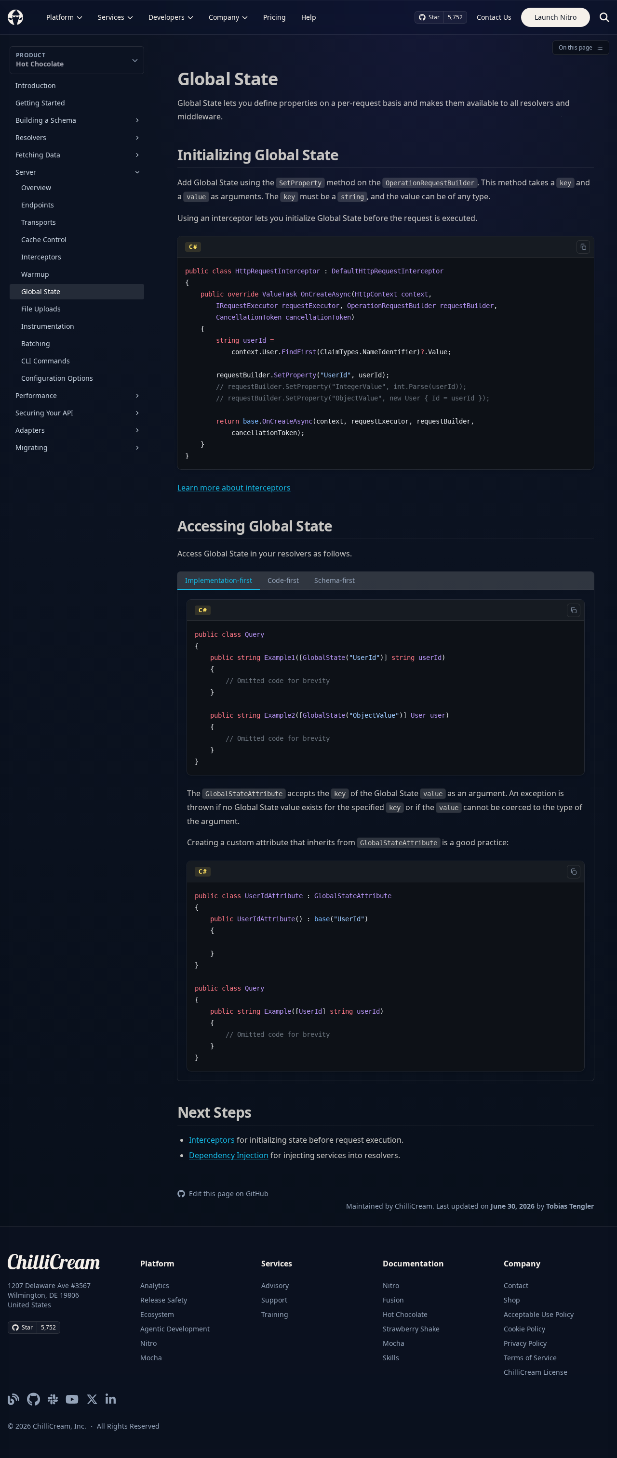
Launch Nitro (556, 17)
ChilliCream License (535, 1372)
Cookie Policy (524, 1328)
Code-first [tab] (283, 580)
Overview (36, 187)
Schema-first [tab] (334, 580)
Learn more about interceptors (234, 487)
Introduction (35, 85)
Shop (512, 1299)
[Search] (604, 17)
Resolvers (30, 137)
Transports (38, 222)
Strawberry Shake (411, 1328)
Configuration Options (57, 378)
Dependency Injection (228, 1155)
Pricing (274, 17)
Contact (516, 1285)
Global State (40, 291)
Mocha (151, 1357)
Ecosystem (157, 1314)
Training (274, 1314)
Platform (60, 17)
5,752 (455, 17)
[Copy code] (583, 247)
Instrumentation (47, 326)
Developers (166, 17)
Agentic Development (175, 1328)
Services (111, 17)
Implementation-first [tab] (218, 580)
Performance (36, 395)
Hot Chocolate (405, 1314)
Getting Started (40, 102)
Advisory (275, 1285)
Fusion (393, 1299)
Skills (391, 1357)
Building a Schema (45, 120)
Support (274, 1299)
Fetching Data (37, 154)
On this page (575, 47)
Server (25, 172)
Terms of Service (530, 1357)
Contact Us (494, 17)
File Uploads (41, 308)
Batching (35, 343)
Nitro (148, 1343)
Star (434, 17)
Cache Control (44, 239)
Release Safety (163, 1299)
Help (308, 17)
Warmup (35, 274)
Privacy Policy (525, 1343)
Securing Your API (44, 412)
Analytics (154, 1285)
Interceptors (41, 256)
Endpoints (37, 204)
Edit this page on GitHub (228, 1193)
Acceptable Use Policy (539, 1314)
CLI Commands (45, 360)
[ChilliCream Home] (15, 17)
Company (224, 17)
